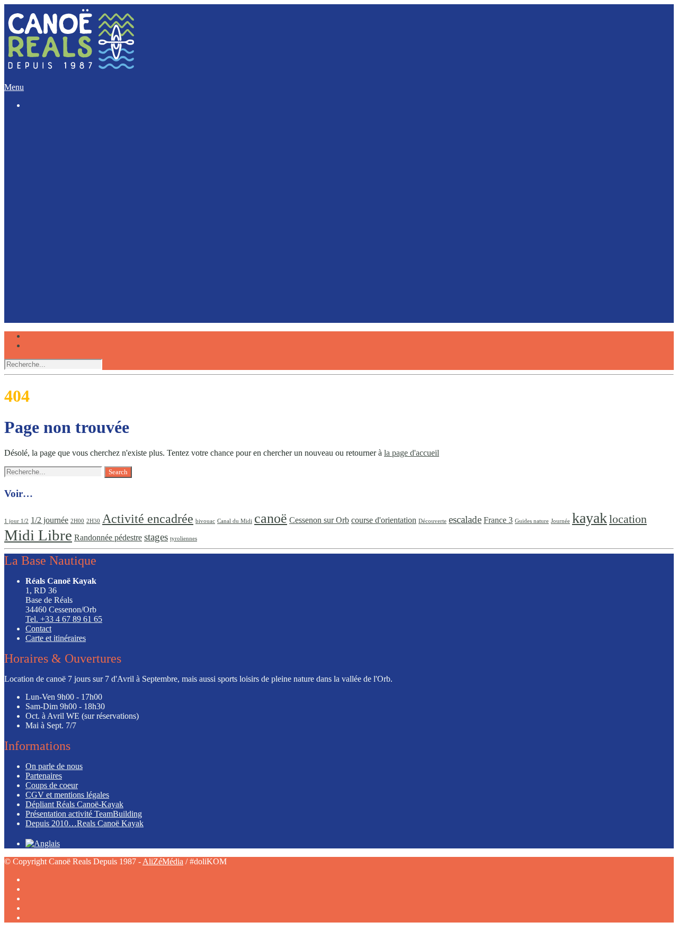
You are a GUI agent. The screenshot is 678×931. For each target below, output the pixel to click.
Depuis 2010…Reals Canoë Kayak (84, 823)
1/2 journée (49, 520)
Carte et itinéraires (55, 638)
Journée (560, 521)
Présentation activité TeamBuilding (83, 813)
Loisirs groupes (51, 183)
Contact (38, 628)
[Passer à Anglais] (42, 325)
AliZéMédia (162, 861)
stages (156, 537)
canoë (270, 518)
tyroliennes (183, 538)
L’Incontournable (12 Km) (91, 148)
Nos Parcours (47, 129)
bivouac (205, 521)
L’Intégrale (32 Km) (80, 167)
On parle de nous (54, 766)
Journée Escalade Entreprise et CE (104, 221)
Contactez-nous (51, 305)
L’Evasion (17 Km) (79, 157)
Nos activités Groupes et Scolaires (103, 192)
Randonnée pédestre (108, 537)
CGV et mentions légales (67, 794)
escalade (465, 519)
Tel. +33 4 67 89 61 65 (63, 618)
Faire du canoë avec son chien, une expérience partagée (139, 262)
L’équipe (40, 237)
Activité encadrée (147, 518)
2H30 (93, 521)
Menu (14, 87)
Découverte (432, 521)
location (628, 519)
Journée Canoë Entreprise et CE (100, 211)
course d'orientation (383, 520)
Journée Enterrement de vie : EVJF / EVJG (119, 202)
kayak (589, 518)
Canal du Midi (234, 521)
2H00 (77, 521)
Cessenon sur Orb (319, 520)
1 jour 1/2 (16, 521)
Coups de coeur (51, 253)
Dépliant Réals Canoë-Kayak (74, 804)
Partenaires (43, 775)
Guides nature (532, 521)
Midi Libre (38, 535)
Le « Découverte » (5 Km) (91, 138)
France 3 (498, 520)
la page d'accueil (411, 452)
